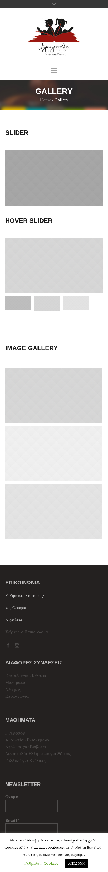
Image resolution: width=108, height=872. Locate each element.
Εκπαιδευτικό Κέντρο (25, 675)
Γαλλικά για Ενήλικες (25, 760)
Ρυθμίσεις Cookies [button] (41, 863)
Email (12, 820)
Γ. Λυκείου (15, 733)
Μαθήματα (15, 682)
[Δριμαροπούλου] (54, 37)
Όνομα (12, 796)
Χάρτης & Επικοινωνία (26, 631)
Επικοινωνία (17, 696)
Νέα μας (13, 689)
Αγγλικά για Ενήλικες (26, 746)
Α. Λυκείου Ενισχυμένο (27, 739)
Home (45, 99)
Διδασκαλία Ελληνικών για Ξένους (38, 753)
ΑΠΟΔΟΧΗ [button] (76, 863)
